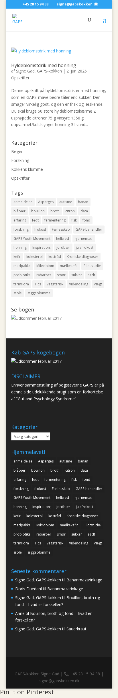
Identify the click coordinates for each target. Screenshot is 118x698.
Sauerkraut (76, 629)
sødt (91, 274)
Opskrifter (20, 78)
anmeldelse (22, 201)
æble (17, 293)
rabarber (43, 274)
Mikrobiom (45, 265)
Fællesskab (61, 229)
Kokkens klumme (27, 169)
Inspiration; (41, 247)
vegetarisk (55, 284)
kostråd (54, 256)
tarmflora (21, 284)
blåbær (19, 211)
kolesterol (34, 256)
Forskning (20, 160)
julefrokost (84, 247)
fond (86, 220)
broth (55, 211)
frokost (40, 229)
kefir (17, 256)
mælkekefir (69, 265)
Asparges (46, 201)
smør (61, 274)
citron (70, 211)
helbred (62, 238)
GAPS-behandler (89, 229)
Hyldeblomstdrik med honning (43, 65)
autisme (65, 201)
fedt (35, 220)
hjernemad (84, 238)
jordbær (63, 247)
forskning (21, 229)
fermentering (55, 220)
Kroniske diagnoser (82, 256)
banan (83, 201)
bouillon (38, 211)
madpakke (22, 265)
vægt (98, 284)
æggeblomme (38, 293)
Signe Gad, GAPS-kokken (39, 71)
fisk (74, 220)
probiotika (22, 274)
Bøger (17, 151)
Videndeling (78, 284)
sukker (76, 274)
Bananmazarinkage (84, 580)
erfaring (19, 220)
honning (20, 247)
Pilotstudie (92, 265)
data (84, 211)
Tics (38, 284)
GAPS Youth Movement (31, 238)
